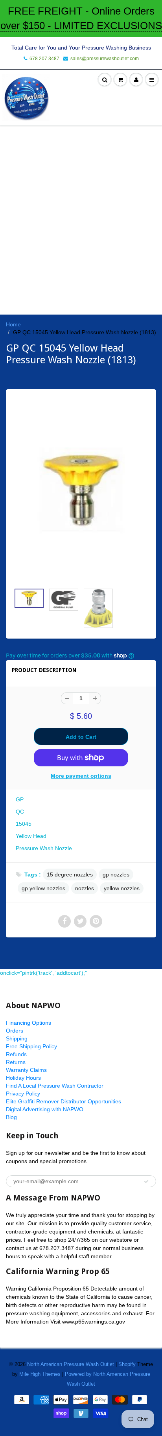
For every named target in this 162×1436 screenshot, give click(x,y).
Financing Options (28, 1023)
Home (13, 324)
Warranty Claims (26, 1070)
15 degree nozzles (70, 874)
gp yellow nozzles (43, 888)
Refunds (16, 1054)
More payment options (81, 776)
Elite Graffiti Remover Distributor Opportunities (63, 1101)
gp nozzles (116, 874)
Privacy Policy (23, 1093)
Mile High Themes (40, 1374)
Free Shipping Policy (31, 1046)
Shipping (17, 1038)
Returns (16, 1062)
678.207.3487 (44, 58)
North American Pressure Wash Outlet (70, 1364)
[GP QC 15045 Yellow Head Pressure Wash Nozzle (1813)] (81, 490)
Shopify (127, 1364)
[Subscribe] (146, 1181)
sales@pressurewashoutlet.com (104, 58)
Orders (14, 1030)
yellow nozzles (122, 888)
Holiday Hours (23, 1078)
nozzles (84, 888)
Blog (11, 1117)
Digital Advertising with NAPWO (44, 1109)
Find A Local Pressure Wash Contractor (54, 1086)
